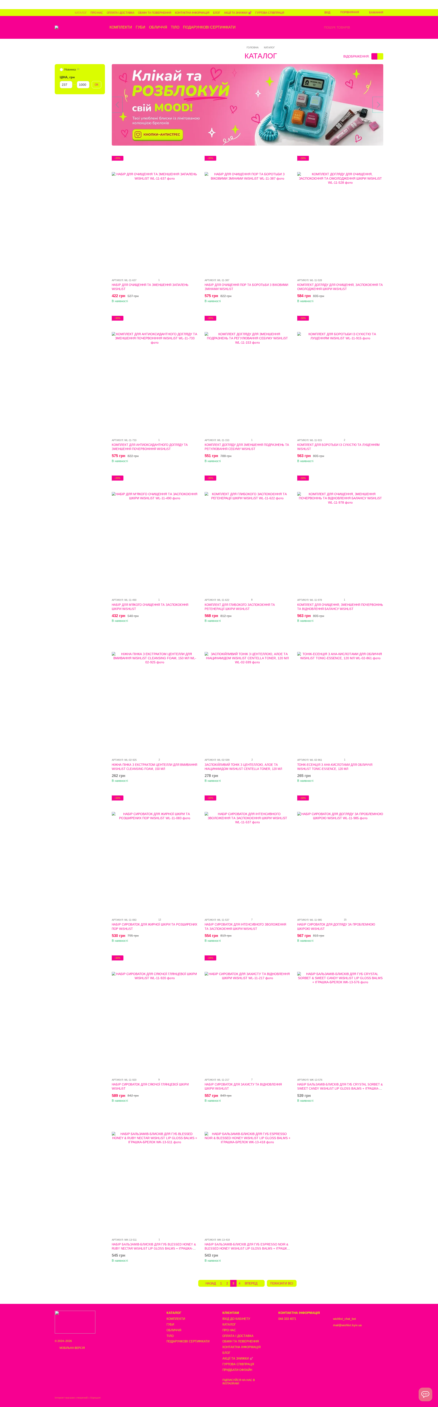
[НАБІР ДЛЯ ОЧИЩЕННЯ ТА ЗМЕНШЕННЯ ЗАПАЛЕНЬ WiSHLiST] (155, 215)
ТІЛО (175, 27)
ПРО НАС (97, 12)
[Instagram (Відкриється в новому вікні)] (56, 12)
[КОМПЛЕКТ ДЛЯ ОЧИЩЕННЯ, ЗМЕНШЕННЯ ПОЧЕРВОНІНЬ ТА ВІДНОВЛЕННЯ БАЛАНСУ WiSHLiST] (340, 535)
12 (159, 919)
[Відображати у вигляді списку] (380, 56)
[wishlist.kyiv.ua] (75, 1321)
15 (345, 919)
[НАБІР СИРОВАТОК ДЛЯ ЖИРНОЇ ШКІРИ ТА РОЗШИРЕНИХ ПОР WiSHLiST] (155, 854)
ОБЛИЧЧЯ (158, 27)
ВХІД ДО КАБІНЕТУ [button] (236, 1319)
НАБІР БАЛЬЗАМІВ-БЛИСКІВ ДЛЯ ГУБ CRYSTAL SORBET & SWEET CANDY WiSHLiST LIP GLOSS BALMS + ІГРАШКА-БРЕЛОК (340, 1088)
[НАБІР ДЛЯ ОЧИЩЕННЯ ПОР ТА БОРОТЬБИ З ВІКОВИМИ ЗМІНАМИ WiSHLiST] (248, 215)
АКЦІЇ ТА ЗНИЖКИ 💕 (238, 12)
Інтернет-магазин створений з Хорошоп (78, 1397)
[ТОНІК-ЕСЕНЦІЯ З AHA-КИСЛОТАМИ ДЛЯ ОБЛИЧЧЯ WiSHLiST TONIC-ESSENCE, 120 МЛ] (340, 695)
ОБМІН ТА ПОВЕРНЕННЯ (154, 12)
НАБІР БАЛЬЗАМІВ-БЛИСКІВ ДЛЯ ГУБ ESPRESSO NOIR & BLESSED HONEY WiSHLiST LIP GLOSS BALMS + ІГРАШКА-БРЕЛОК (247, 1248)
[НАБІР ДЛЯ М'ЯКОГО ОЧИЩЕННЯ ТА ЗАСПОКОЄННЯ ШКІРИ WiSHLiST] (155, 535)
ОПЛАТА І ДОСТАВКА (120, 12)
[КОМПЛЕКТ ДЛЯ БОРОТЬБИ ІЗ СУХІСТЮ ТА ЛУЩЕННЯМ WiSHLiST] (340, 375)
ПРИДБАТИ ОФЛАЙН (237, 1370)
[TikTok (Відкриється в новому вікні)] (62, 12)
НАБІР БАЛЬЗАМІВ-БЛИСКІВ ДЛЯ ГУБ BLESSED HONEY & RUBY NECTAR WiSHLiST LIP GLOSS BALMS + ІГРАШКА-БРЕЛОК (154, 1248)
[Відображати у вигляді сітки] (374, 56)
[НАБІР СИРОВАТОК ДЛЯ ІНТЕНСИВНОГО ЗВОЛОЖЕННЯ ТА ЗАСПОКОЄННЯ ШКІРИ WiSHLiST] (248, 854)
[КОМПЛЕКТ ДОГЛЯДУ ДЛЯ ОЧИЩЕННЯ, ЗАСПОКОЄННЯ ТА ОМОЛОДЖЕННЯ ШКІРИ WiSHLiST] (340, 215)
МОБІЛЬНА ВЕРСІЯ (72, 1347)
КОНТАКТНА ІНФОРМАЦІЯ (192, 12)
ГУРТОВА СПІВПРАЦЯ (269, 12)
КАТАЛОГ (81, 12)
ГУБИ (140, 27)
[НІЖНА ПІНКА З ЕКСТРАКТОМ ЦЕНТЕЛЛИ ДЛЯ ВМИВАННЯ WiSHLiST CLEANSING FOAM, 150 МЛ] (155, 695)
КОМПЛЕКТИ (121, 27)
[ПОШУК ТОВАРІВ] (320, 27)
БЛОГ (216, 12)
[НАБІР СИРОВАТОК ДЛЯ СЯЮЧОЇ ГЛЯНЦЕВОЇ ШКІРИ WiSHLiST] (155, 1014)
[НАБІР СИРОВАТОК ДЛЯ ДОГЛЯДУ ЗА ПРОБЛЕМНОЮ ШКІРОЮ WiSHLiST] (340, 854)
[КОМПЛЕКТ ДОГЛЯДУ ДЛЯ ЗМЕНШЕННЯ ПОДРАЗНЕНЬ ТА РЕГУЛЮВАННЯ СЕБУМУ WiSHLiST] (248, 375)
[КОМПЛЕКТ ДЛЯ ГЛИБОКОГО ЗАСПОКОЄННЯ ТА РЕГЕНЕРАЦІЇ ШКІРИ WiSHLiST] (248, 535)
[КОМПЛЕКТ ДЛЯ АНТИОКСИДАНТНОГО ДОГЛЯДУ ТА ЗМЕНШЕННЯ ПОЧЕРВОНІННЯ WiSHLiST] (155, 375)
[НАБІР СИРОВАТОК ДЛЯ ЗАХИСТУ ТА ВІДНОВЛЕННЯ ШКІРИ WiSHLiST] (248, 1014)
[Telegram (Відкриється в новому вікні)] (67, 12)
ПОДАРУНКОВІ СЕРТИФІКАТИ (209, 27)
